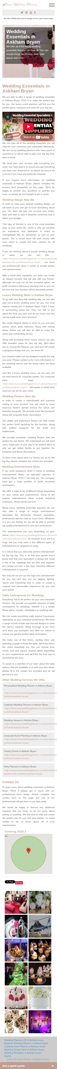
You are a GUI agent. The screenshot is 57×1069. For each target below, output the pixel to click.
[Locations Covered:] (3, 5)
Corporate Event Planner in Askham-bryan (28, 1059)
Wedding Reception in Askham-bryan (22, 1052)
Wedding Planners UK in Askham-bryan (24, 1040)
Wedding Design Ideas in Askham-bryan (24, 1049)
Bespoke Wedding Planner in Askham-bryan (26, 1043)
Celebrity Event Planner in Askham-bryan (24, 1046)
